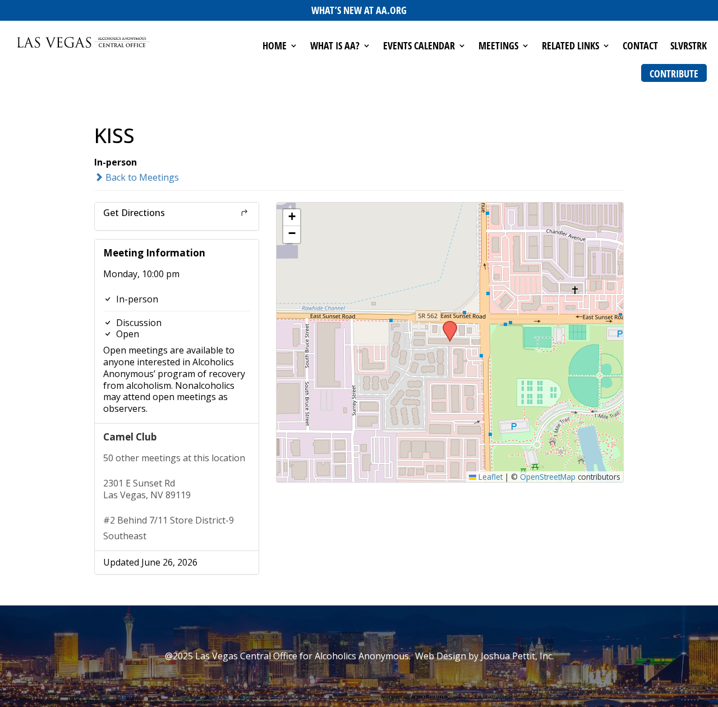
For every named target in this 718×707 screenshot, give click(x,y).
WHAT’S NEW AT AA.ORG (359, 10)
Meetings (498, 47)
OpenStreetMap (548, 476)
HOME (275, 47)
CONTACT (640, 47)
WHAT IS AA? (335, 47)
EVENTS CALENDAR (419, 47)
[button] (446, 324)
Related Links (570, 47)
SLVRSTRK (688, 47)
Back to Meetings (141, 177)
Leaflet (489, 476)
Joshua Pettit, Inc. (517, 656)
